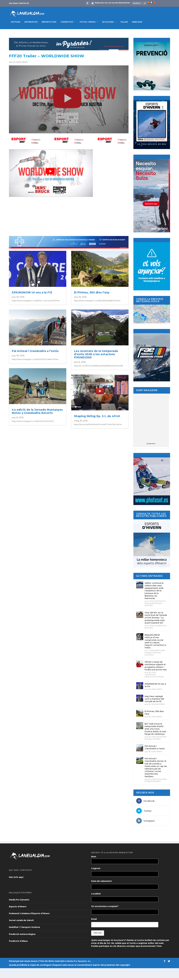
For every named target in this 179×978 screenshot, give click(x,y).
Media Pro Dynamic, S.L (79, 961)
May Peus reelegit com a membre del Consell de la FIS (154, 699)
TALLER (124, 22)
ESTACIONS (108, 22)
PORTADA (149, 655)
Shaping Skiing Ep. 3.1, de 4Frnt (97, 416)
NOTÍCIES (15, 22)
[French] (151, 2)
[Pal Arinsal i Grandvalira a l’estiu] (139, 747)
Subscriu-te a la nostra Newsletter (112, 3)
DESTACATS (160, 601)
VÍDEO (25, 62)
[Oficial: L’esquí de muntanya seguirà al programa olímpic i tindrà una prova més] (139, 663)
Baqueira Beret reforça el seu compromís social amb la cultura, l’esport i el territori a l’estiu (155, 641)
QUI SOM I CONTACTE (19, 3)
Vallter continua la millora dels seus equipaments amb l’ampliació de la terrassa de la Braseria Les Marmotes (154, 591)
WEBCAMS (137, 22)
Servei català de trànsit (21, 920)
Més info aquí (16, 877)
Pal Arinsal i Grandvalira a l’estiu (35, 351)
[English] (154, 2)
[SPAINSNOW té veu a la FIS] (139, 685)
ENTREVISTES (31, 22)
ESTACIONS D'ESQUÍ (153, 603)
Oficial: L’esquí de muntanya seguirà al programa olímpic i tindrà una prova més (156, 666)
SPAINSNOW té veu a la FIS (32, 292)
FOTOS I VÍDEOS (88, 22)
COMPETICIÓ (67, 22)
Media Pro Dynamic (19, 899)
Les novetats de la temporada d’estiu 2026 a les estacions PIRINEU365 (96, 354)
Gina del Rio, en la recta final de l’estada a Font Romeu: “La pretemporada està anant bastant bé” (156, 617)
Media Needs (30, 961)
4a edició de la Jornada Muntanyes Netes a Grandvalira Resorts (37, 411)
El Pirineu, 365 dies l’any (91, 292)
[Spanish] (148, 2)
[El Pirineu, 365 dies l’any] (139, 713)
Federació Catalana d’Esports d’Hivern (29, 913)
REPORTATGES (49, 22)
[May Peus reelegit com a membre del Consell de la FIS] (139, 698)
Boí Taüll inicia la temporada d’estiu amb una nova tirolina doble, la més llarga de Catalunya (155, 729)
